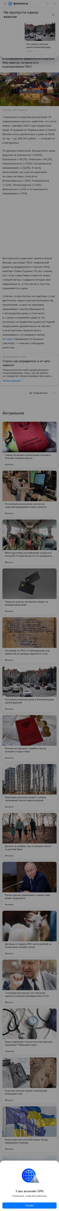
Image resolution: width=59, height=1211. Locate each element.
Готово (29, 1205)
